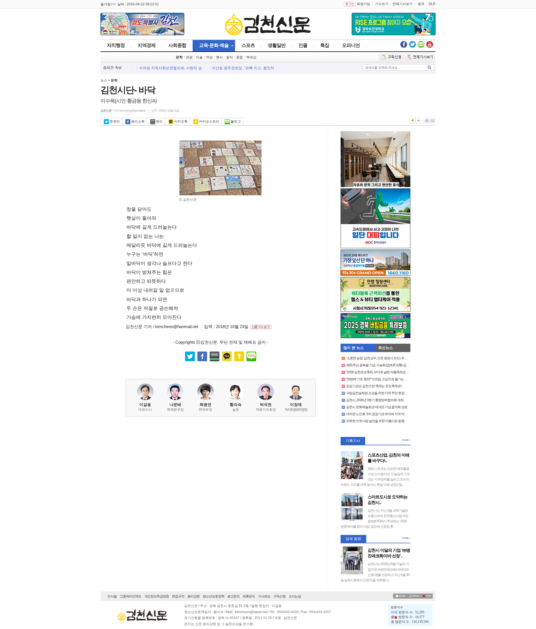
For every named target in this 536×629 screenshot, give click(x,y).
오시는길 (295, 596)
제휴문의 (249, 596)
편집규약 (178, 596)
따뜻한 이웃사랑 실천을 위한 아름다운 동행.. (375, 421)
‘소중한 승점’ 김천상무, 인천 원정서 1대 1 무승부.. (378, 358)
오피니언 (351, 45)
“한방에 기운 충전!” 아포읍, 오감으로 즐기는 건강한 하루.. (384, 379)
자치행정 (116, 45)
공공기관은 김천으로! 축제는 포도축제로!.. (374, 386)
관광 (189, 57)
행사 (219, 57)
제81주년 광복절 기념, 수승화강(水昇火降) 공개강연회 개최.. (386, 365)
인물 (302, 45)
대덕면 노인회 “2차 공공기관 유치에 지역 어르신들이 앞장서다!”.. (389, 414)
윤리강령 (193, 596)
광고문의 (233, 596)
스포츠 (248, 45)
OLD (432, 4)
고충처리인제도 (130, 596)
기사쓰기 (381, 4)
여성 (209, 57)
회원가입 (363, 4)
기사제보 (264, 596)
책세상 (251, 57)
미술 (199, 57)
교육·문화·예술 (214, 45)
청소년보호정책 (213, 596)
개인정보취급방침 (156, 596)
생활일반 (277, 45)
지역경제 (146, 45)
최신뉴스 (385, 348)
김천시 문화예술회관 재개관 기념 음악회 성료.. (377, 407)
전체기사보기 (403, 4)
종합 (239, 57)
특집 (324, 45)
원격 (421, 4)
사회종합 (177, 45)
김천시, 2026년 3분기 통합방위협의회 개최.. (375, 400)
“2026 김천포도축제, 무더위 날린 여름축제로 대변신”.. (381, 372)
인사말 (112, 596)
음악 (229, 57)
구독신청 (279, 596)
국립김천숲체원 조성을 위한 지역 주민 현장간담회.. (380, 393)
